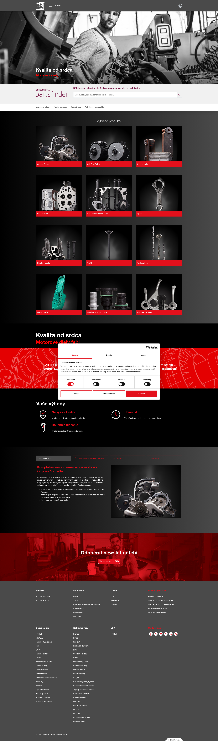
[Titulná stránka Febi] (40, 5)
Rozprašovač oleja (144, 312)
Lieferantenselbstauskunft (157, 608)
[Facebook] (151, 634)
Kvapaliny (39, 682)
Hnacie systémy (42, 694)
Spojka (76, 678)
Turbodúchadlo (41, 674)
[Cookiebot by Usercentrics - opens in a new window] (148, 347)
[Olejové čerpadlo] (59, 143)
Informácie (78, 590)
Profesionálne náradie (44, 702)
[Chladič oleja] (159, 143)
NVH (37, 646)
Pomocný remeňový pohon (83, 686)
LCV (113, 628)
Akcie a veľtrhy (78, 608)
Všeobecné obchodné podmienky (161, 604)
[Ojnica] (159, 193)
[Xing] (166, 634)
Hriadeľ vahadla (43, 263)
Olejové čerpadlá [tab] (44, 458)
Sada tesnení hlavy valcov (97, 214)
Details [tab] (109, 355)
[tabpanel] (109, 492)
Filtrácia (39, 686)
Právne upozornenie (155, 596)
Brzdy (38, 650)
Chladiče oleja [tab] (154, 458)
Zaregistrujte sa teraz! (107, 561)
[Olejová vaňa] (59, 292)
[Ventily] (109, 242)
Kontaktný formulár (43, 596)
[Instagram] (156, 634)
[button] (38, 107)
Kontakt (40, 590)
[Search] (179, 95)
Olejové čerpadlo (44, 164)
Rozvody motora (42, 670)
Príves (75, 638)
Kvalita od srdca (60, 107)
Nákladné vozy (80, 628)
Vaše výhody (76, 107)
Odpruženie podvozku (81, 662)
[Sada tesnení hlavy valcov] (109, 193)
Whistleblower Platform (157, 612)
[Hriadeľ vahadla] (59, 242)
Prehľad (39, 634)
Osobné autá (42, 628)
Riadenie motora (42, 654)
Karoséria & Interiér (43, 698)
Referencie (115, 600)
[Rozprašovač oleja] (159, 292)
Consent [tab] (75, 355)
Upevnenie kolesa (42, 690)
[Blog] (176, 634)
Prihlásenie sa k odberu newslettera (86, 604)
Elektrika (39, 658)
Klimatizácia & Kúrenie (44, 662)
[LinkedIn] (171, 634)
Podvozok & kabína (80, 706)
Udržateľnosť (78, 612)
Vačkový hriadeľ (143, 263)
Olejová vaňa (42, 312)
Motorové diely (41, 666)
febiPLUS (39, 638)
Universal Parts (79, 721)
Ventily (90, 263)
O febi (114, 590)
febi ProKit (77, 616)
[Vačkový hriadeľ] (159, 242)
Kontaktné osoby (42, 600)
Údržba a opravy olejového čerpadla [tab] (89, 458)
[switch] (96, 384)
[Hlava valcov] (59, 193)
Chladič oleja (142, 164)
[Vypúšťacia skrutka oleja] (109, 292)
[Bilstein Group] (174, 740)
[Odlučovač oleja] (109, 143)
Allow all (141, 394)
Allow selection (109, 394)
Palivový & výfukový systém (83, 682)
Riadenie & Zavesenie (44, 642)
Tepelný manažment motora (46, 678)
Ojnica (139, 214)
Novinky (76, 596)
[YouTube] (161, 634)
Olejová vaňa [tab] (117, 458)
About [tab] (143, 355)
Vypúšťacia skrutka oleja (97, 312)
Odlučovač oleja (93, 164)
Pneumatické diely (80, 666)
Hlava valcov (42, 214)
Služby (75, 600)
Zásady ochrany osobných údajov (160, 600)
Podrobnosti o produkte (94, 107)
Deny (76, 394)
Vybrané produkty (43, 107)
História (114, 604)
